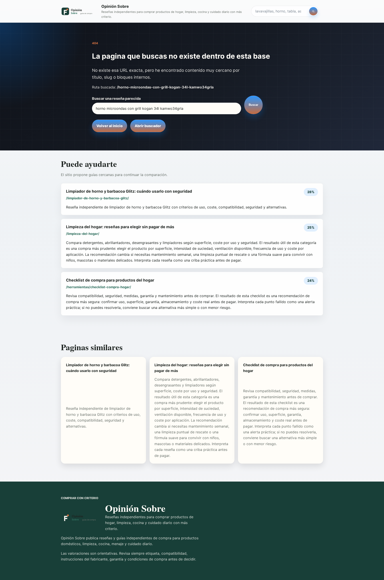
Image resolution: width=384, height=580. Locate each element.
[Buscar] (313, 11)
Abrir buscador (148, 126)
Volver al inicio (109, 126)
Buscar (253, 104)
